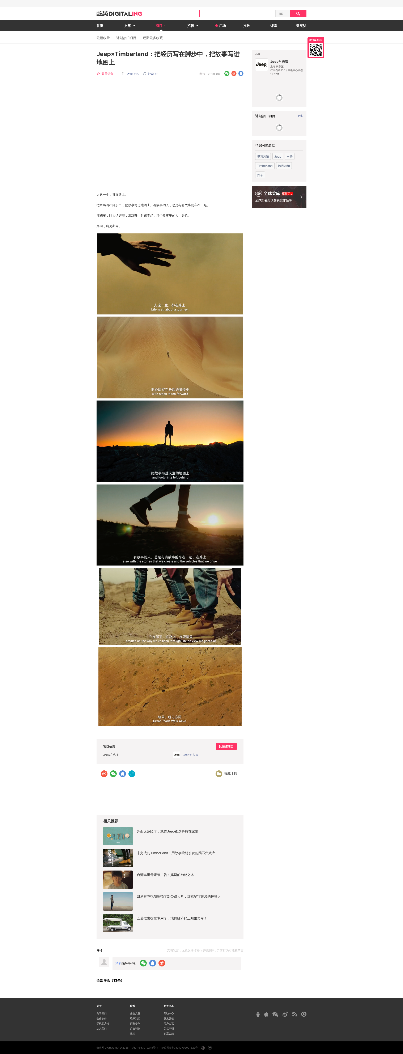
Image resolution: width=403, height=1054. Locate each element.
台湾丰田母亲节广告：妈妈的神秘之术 (165, 875)
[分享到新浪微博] (234, 73)
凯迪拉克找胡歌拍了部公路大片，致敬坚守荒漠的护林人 (179, 896)
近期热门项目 (126, 38)
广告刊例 (135, 1028)
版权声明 (169, 1028)
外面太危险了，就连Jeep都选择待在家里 (167, 831)
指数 (246, 26)
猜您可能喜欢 (265, 145)
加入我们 (102, 1028)
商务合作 (135, 1023)
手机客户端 (103, 1023)
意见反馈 (169, 1018)
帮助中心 (169, 1013)
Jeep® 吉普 (279, 61)
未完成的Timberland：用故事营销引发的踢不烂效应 (176, 853)
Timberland (265, 166)
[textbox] (237, 13)
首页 (100, 26)
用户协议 (169, 1023)
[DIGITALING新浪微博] (285, 1014)
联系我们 (135, 1018)
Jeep (277, 156)
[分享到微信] (227, 73)
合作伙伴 (102, 1018)
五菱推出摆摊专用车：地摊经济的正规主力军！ (172, 918)
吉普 (290, 156)
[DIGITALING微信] (275, 1014)
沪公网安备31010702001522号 (179, 1047)
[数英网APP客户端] (315, 47)
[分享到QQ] (240, 73)
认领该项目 (226, 746)
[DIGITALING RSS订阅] (294, 1014)
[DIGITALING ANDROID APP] (258, 1014)
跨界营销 (284, 166)
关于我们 (102, 1013)
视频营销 (263, 156)
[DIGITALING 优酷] (303, 1014)
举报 (202, 74)
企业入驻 (135, 1013)
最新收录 (103, 38)
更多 (300, 116)
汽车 (260, 175)
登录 (118, 963)
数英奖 (301, 26)
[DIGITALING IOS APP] (266, 1014)
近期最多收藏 (153, 38)
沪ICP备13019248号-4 (145, 1047)
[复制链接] (131, 773)
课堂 (274, 26)
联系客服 (169, 1033)
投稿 (132, 1033)
